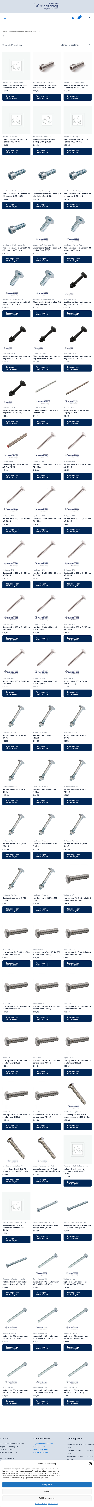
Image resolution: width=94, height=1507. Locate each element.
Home (4, 31)
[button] (90, 1464)
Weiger (47, 1491)
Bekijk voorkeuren (47, 1498)
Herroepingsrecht (40, 1449)
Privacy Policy (53, 1504)
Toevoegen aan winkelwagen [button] (12, 97)
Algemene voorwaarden (43, 1444)
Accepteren (47, 1484)
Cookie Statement (41, 1504)
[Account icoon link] (73, 18)
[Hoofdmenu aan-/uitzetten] (4, 17)
